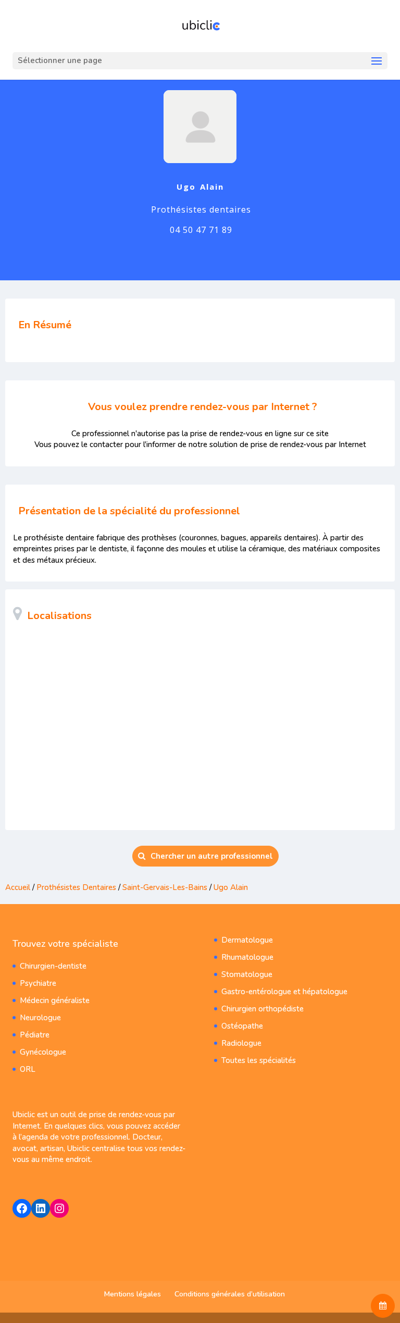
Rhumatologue (247, 957)
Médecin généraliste (55, 1000)
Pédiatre (34, 1035)
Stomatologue (246, 974)
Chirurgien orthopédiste (262, 1009)
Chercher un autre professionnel (212, 856)
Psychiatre (38, 983)
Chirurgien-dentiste (53, 966)
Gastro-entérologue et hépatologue (284, 991)
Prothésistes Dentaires (76, 887)
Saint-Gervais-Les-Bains (164, 887)
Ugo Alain (231, 887)
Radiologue (241, 1043)
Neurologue (40, 1017)
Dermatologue (247, 940)
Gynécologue (43, 1052)
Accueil (17, 887)
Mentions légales (132, 1294)
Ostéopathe (242, 1026)
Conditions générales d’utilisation (229, 1294)
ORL (27, 1069)
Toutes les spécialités (258, 1060)
